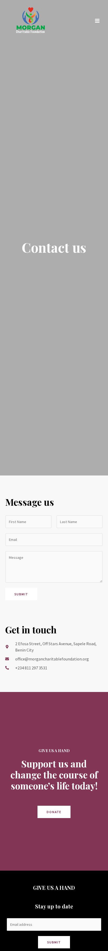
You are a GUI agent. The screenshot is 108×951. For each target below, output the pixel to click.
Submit (21, 594)
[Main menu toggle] (97, 20)
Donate (54, 812)
